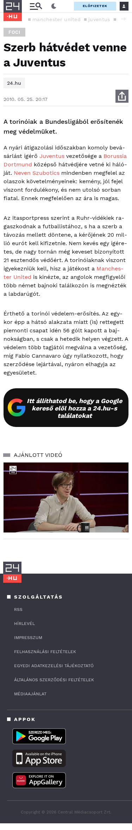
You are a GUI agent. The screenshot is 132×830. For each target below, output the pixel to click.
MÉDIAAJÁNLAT (30, 693)
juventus (99, 19)
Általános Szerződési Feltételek (54, 679)
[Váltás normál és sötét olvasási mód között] (54, 6)
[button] (123, 19)
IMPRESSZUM (28, 637)
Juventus (51, 156)
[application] (66, 497)
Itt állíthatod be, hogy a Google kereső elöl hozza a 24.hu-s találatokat (74, 408)
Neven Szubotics (36, 173)
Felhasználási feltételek (45, 651)
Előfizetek (95, 6)
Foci (14, 32)
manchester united (56, 19)
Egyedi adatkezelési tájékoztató (54, 665)
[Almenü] (35, 6)
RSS (18, 609)
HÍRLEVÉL (24, 623)
